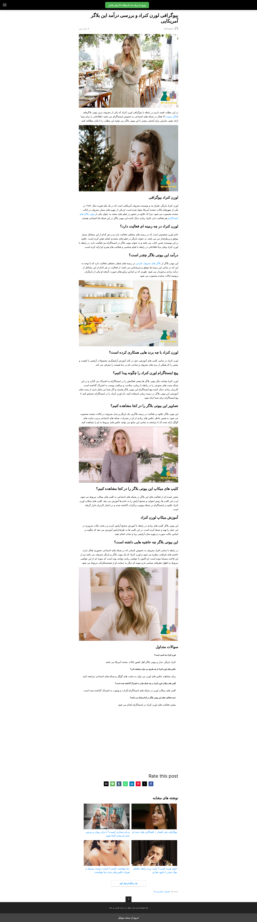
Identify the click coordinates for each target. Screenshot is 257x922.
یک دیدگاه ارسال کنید (128, 883)
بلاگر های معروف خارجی (148, 263)
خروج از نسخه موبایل (128, 917)
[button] (151, 783)
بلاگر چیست (171, 116)
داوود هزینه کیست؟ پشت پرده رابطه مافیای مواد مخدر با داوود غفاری (155, 870)
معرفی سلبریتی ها (162, 891)
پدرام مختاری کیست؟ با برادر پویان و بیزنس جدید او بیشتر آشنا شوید (107, 833)
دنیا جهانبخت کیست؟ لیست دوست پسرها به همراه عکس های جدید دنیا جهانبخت (107, 870)
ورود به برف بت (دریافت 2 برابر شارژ (127, 5)
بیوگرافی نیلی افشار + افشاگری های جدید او (155, 831)
